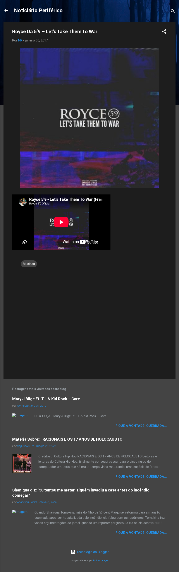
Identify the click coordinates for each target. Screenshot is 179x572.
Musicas (29, 264)
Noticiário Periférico (38, 10)
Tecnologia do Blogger (92, 552)
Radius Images (100, 560)
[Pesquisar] (173, 12)
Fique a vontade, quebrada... (141, 426)
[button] (164, 32)
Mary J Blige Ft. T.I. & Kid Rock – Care (46, 399)
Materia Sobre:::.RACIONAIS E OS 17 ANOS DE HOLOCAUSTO (67, 439)
